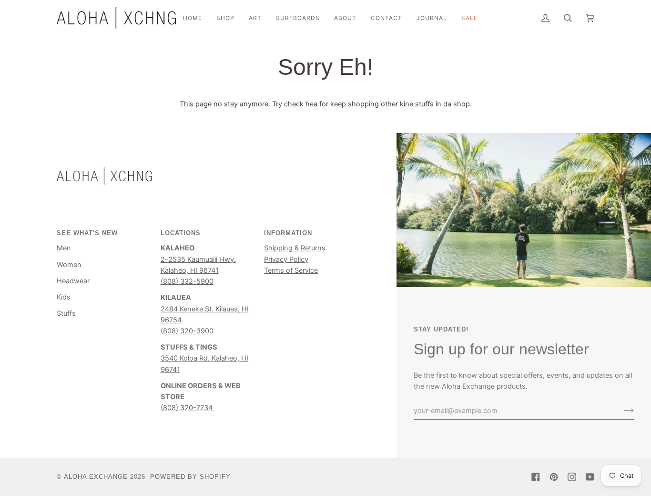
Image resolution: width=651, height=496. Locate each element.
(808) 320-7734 (187, 407)
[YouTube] (590, 477)
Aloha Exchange (96, 476)
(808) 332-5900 (187, 281)
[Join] (621, 410)
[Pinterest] (553, 477)
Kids (64, 297)
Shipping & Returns (295, 248)
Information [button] (288, 233)
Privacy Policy (286, 259)
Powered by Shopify (190, 476)
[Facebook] (535, 477)
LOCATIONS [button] (181, 233)
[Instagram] (572, 477)
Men (64, 248)
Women (69, 264)
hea (311, 104)
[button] (225, 18)
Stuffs (66, 313)
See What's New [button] (87, 233)
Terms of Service (291, 270)
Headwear (73, 281)
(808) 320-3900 (187, 331)
